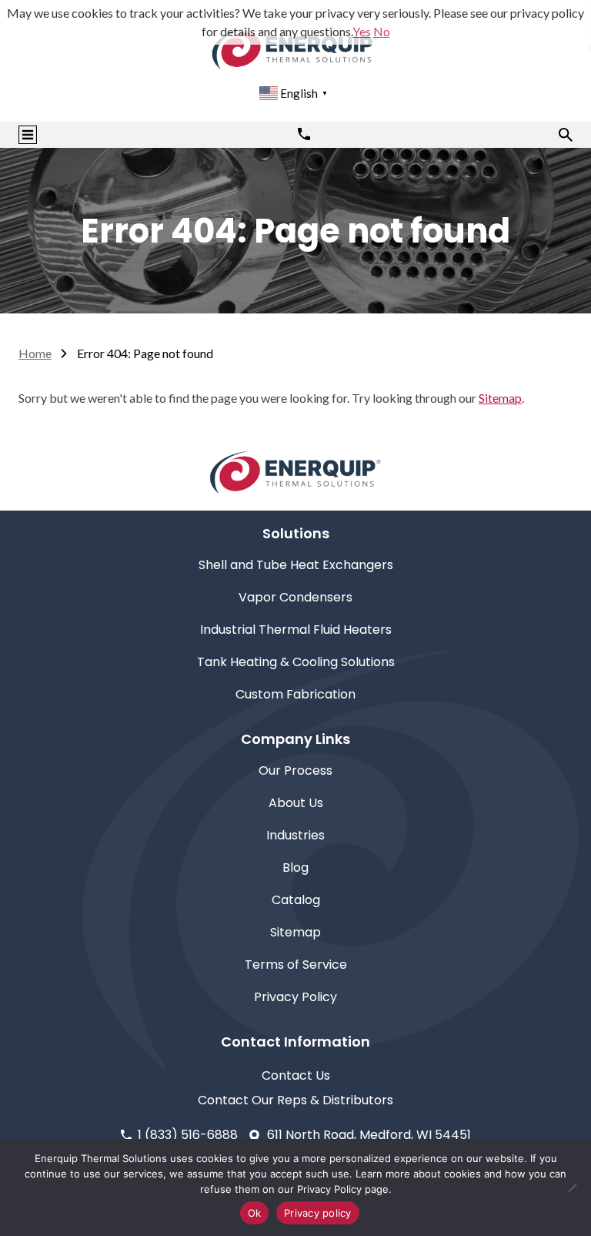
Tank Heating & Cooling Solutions (296, 662)
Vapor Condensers (295, 597)
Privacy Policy (295, 997)
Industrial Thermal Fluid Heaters (296, 629)
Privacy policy (318, 1213)
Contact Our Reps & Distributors (295, 1100)
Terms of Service (296, 964)
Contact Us (296, 1075)
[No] (571, 1187)
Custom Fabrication (295, 694)
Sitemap (500, 397)
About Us (296, 803)
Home (35, 353)
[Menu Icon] (27, 135)
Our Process (295, 770)
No (381, 31)
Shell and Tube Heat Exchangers (296, 565)
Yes (361, 31)
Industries (295, 835)
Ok (255, 1213)
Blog (295, 867)
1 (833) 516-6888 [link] (188, 1135)
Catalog (296, 900)
